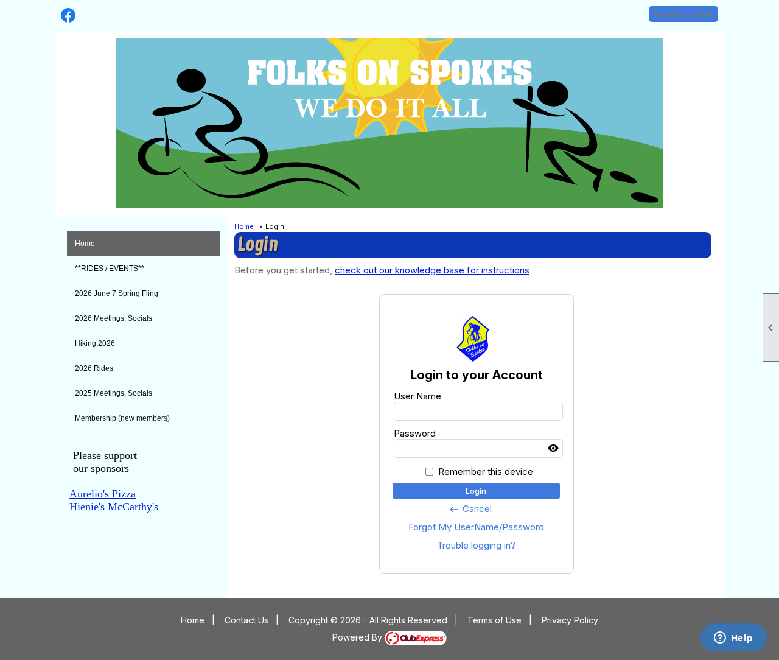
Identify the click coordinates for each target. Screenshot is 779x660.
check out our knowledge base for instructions (432, 270)
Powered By (358, 637)
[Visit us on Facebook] (68, 15)
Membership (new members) (122, 418)
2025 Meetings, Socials (113, 393)
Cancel (470, 509)
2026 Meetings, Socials (113, 318)
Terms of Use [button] (494, 620)
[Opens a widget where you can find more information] (733, 638)
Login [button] (476, 491)
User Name (417, 396)
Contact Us (246, 620)
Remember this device (485, 471)
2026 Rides (94, 368)
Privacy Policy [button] (570, 620)
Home (85, 243)
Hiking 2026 (95, 343)
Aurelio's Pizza (102, 494)
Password (415, 433)
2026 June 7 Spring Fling (116, 293)
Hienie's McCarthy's (113, 506)
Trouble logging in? (476, 545)
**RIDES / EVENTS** (109, 268)
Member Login (683, 14)
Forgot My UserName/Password (476, 527)
